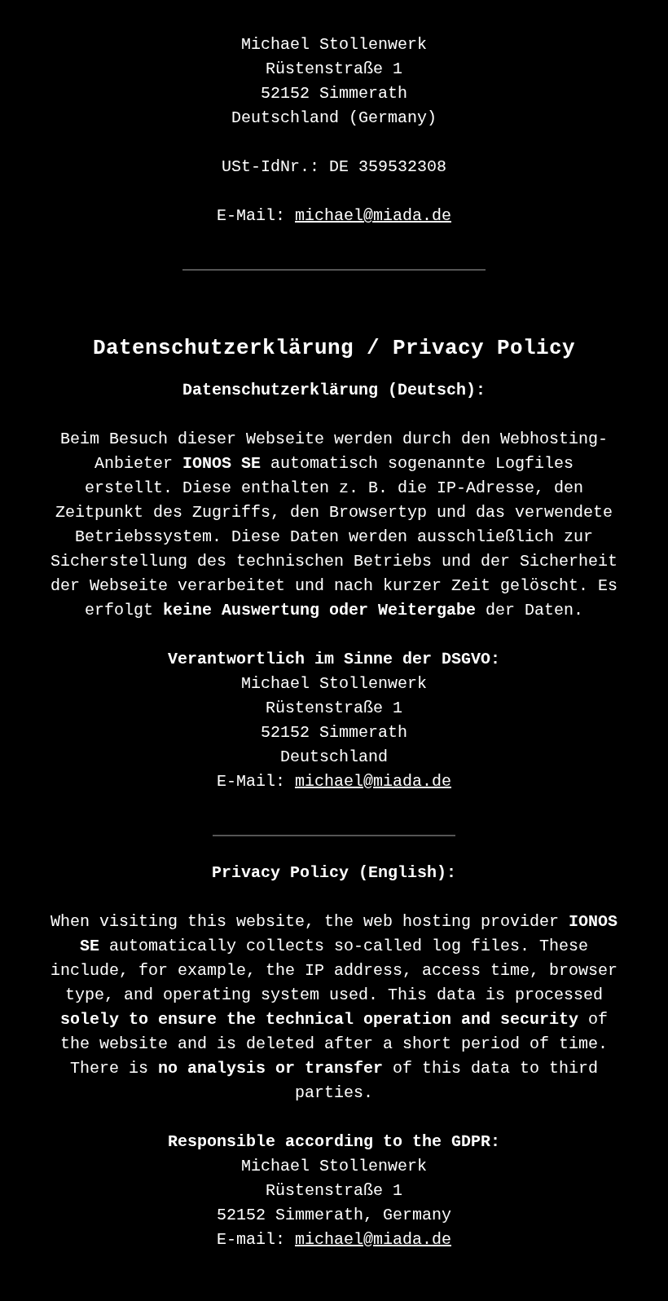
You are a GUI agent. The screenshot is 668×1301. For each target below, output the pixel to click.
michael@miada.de (373, 215)
